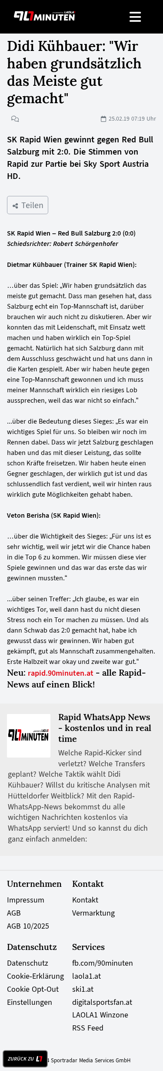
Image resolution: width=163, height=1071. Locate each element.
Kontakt (85, 900)
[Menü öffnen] (136, 17)
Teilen (31, 205)
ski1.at (82, 989)
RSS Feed (87, 1028)
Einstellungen (29, 1002)
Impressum (25, 900)
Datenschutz (27, 963)
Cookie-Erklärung (35, 976)
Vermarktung (93, 913)
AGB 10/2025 (28, 926)
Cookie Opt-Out (33, 989)
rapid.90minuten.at (60, 673)
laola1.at (86, 976)
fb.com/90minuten (102, 963)
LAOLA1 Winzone (100, 1014)
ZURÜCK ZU (21, 1059)
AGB (14, 913)
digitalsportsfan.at (102, 1002)
